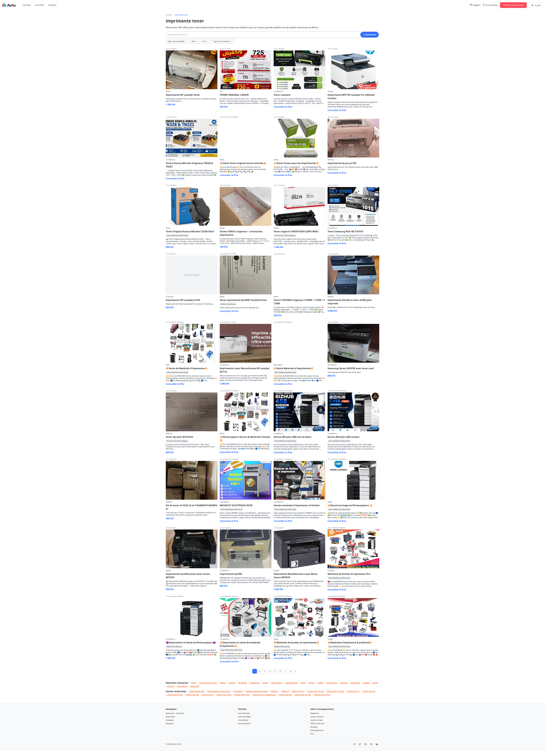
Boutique (313, 727)
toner (193, 682)
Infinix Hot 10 (298, 691)
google (232, 682)
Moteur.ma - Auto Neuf (175, 713)
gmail (265, 682)
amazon (344, 682)
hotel (303, 682)
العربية (537, 5)
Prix (204, 41)
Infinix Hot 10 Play (335, 691)
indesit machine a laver (257, 691)
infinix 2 (274, 691)
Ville (193, 41)
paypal (366, 682)
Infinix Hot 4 (207, 694)
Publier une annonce (513, 5)
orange (170, 686)
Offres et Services (317, 723)
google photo (291, 682)
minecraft (194, 686)
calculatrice (331, 682)
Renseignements (317, 730)
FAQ (312, 734)
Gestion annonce (317, 717)
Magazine (170, 723)
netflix (320, 682)
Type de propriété (175, 41)
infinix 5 (285, 691)
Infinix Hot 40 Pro (322, 694)
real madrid (276, 682)
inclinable (238, 691)
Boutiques (52, 5)
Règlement (314, 713)
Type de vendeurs (221, 41)
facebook (242, 682)
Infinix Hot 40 (285, 694)
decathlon (355, 682)
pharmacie (182, 686)
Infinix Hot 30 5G (175, 694)
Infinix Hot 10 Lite (315, 691)
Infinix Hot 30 (369, 691)
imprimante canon (208, 682)
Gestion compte (316, 720)
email (375, 682)
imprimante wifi (196, 691)
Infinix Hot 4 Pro (242, 694)
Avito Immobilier (244, 717)
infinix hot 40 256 (303, 694)
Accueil (168, 15)
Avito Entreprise (244, 723)
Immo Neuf (39, 5)
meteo (223, 682)
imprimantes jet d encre (218, 691)
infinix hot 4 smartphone (264, 694)
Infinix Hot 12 (353, 691)
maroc (312, 682)
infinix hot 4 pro (223, 694)
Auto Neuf (27, 5)
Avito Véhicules (244, 713)
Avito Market (243, 720)
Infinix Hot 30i (192, 694)
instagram (255, 682)
